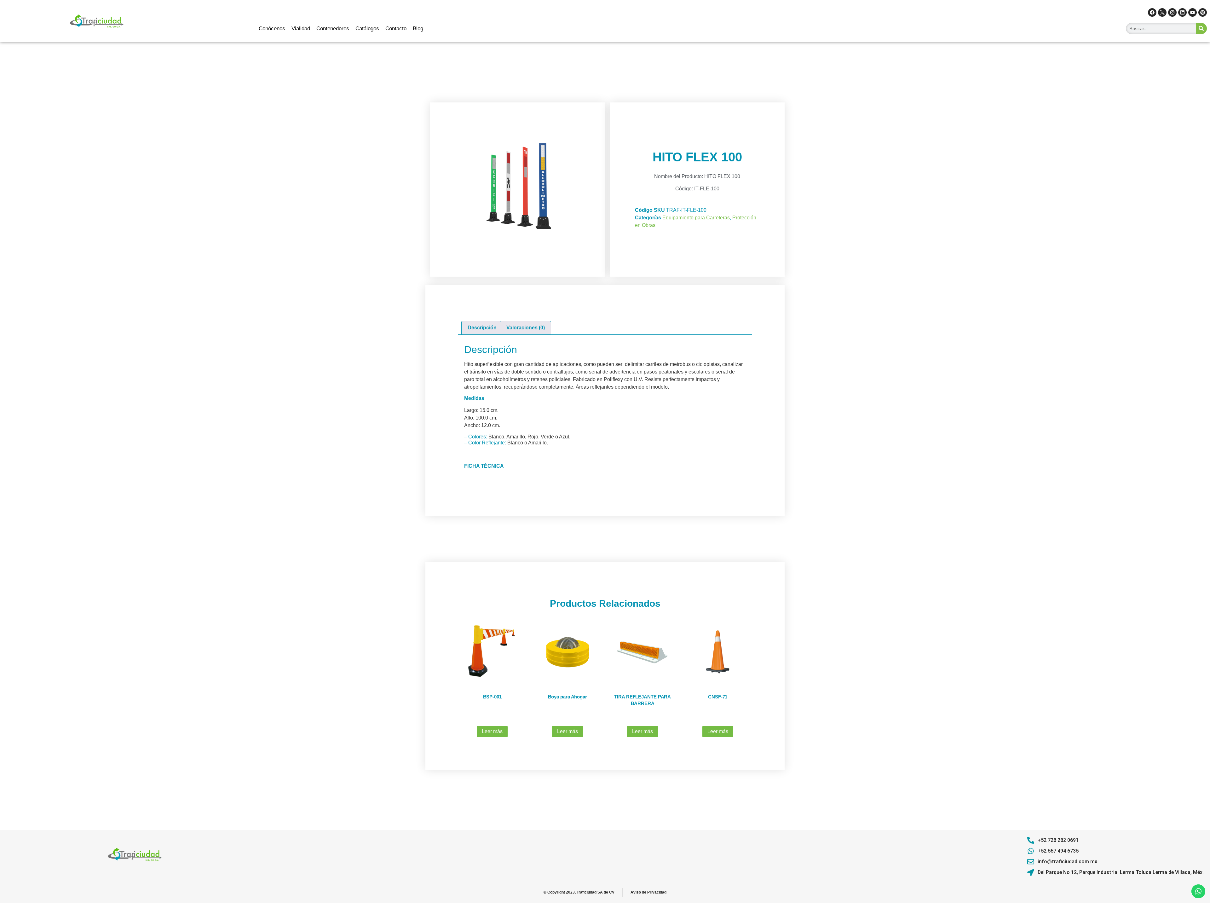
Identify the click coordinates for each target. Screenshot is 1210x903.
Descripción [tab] (482, 327)
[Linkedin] (1182, 12)
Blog (418, 29)
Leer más (492, 731)
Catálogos (367, 29)
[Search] (1201, 28)
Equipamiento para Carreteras (696, 217)
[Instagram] (1172, 12)
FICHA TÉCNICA (484, 466)
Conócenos (272, 29)
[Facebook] (1152, 12)
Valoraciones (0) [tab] (525, 327)
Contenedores (332, 29)
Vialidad (300, 29)
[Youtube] (1192, 12)
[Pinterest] (1202, 12)
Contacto (395, 29)
